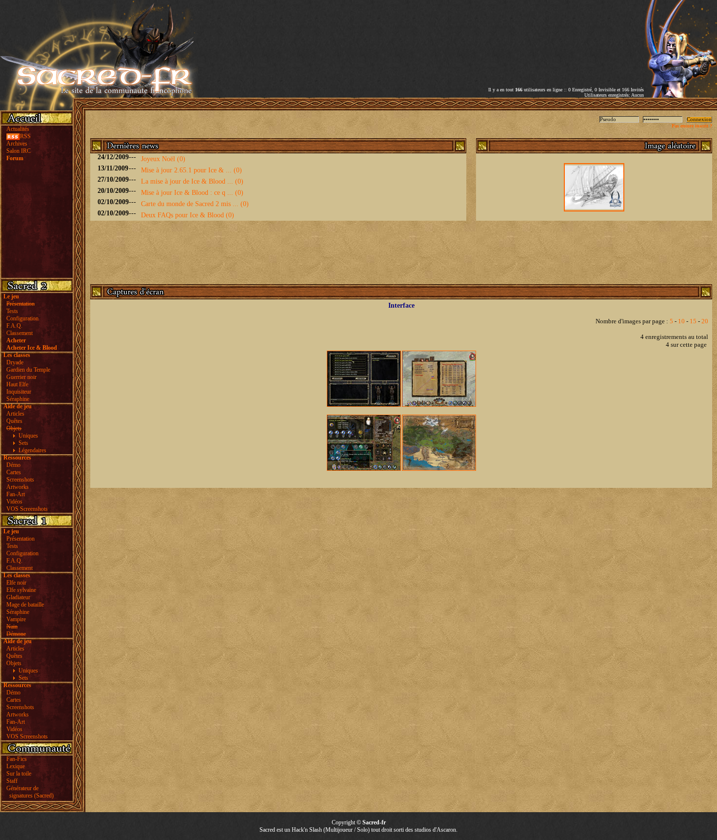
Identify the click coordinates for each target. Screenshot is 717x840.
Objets (13, 663)
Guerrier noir (21, 377)
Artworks (17, 486)
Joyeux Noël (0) (163, 159)
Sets (23, 443)
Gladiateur (18, 597)
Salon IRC (18, 150)
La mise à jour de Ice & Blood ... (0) (192, 181)
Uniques (28, 435)
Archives (16, 143)
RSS (25, 136)
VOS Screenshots (27, 508)
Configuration (22, 318)
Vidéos (14, 501)
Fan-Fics (16, 759)
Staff (12, 780)
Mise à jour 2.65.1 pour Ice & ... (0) (191, 170)
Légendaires (32, 450)
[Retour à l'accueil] (99, 95)
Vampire (16, 619)
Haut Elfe (17, 384)
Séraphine (17, 399)
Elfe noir (16, 582)
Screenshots (20, 479)
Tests (12, 311)
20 (704, 321)
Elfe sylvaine (21, 590)
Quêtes (14, 421)
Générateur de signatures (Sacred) (28, 792)
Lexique (15, 766)
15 (693, 321)
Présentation (20, 538)
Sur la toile (18, 773)
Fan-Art (15, 494)
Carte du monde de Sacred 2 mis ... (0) (195, 204)
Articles (15, 413)
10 (681, 321)
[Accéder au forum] (680, 95)
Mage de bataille (25, 604)
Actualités (17, 129)
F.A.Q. (14, 325)
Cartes (13, 472)
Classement (19, 333)
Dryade (14, 362)
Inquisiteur (18, 391)
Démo (13, 465)
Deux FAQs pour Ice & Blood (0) (187, 215)
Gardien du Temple (28, 369)
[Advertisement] (530, 35)
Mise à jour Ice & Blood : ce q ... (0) (192, 192)
